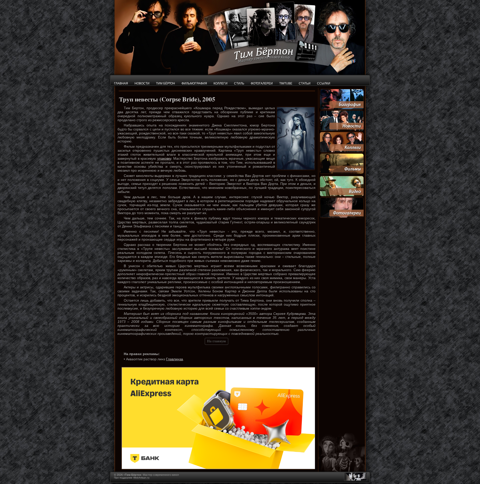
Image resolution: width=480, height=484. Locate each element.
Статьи (304, 83)
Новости (142, 83)
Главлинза (174, 359)
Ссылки (323, 83)
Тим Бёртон (165, 83)
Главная (121, 83)
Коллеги (221, 83)
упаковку (164, 158)
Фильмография (194, 83)
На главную (216, 341)
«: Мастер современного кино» (151, 474)
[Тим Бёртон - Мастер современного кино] (240, 74)
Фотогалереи (262, 83)
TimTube (285, 83)
